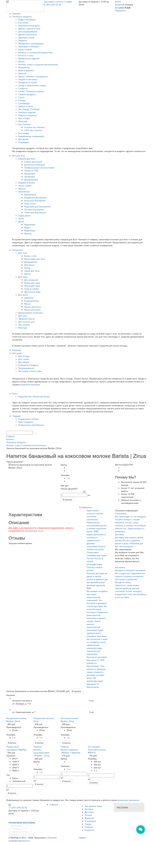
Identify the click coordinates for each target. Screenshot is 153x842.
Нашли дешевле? (69, 488)
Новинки (54, 804)
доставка (49, 1)
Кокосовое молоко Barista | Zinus (70, 720)
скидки (69, 1)
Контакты (89, 808)
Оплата (88, 814)
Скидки (88, 823)
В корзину (12, 742)
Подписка (89, 829)
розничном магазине (30, 384)
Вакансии (89, 817)
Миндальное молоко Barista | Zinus (16, 720)
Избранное (120, 10)
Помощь (89, 826)
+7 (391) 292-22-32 (52, 4)
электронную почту (34, 530)
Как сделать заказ (93, 805)
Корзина (119, 4)
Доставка (89, 811)
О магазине (90, 820)
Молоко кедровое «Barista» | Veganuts (70, 751)
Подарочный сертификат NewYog (16, 748)
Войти (118, 1)
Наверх (82, 837)
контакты (59, 1)
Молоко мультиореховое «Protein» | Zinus (41, 752)
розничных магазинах (128, 799)
